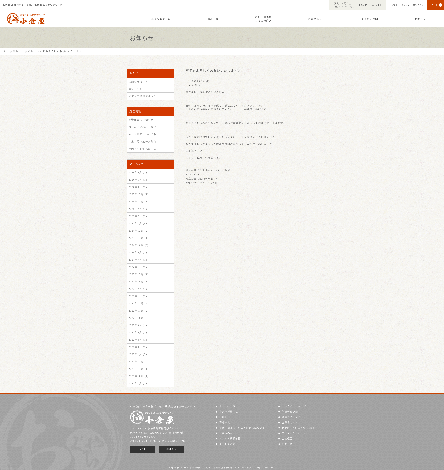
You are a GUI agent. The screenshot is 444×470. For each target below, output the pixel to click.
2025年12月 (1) (139, 194)
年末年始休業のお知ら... (144, 141)
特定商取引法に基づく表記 (298, 428)
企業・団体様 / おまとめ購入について (242, 428)
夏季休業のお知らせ (141, 119)
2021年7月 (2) (138, 383)
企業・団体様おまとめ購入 (263, 19)
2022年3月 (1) (138, 347)
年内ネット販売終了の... (144, 149)
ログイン (405, 5)
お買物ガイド (316, 19)
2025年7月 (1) (138, 209)
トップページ (227, 406)
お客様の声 (226, 433)
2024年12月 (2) (139, 230)
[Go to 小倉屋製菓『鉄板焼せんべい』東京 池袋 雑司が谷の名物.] (4, 51)
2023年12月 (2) (139, 274)
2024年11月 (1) (139, 238)
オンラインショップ (294, 406)
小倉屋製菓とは (161, 19)
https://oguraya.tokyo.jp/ (202, 182)
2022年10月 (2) (139, 318)
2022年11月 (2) (139, 310)
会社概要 (287, 438)
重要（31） (136, 89)
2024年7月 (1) (138, 260)
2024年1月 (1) (138, 267)
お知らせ (197, 85)
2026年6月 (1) (138, 180)
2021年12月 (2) (139, 361)
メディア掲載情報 (230, 438)
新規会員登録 (419, 5)
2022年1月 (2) (138, 354)
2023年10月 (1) (139, 281)
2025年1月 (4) (138, 223)
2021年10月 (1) (139, 376)
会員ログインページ (294, 417)
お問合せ (420, 19)
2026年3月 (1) (138, 187)
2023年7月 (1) (138, 289)
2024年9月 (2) (138, 252)
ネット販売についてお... (144, 134)
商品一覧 (213, 19)
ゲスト (395, 5)
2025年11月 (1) (139, 201)
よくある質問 (369, 19)
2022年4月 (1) (138, 340)
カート (436, 5)
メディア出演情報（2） (143, 96)
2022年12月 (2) (139, 303)
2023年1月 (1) (138, 296)
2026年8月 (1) (138, 172)
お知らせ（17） (138, 81)
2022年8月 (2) (138, 332)
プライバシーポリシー (295, 433)
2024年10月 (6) (139, 245)
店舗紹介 (224, 417)
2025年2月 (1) (138, 216)
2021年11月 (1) (139, 369)
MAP (142, 449)
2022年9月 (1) (138, 325)
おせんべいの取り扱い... (144, 127)
